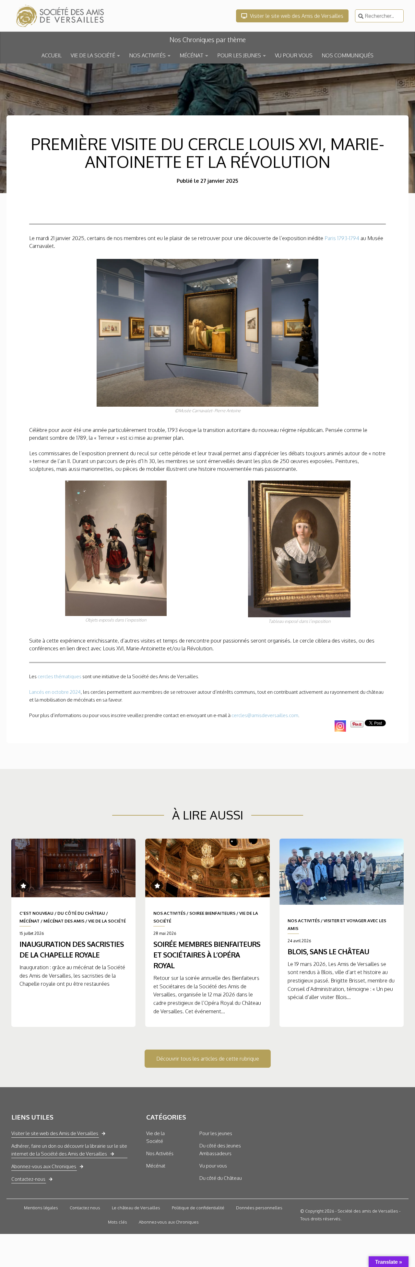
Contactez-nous (28, 1179)
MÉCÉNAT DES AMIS (63, 921)
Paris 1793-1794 (342, 238)
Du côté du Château (220, 1178)
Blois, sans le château (328, 951)
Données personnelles (259, 1207)
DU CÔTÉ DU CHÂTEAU (81, 913)
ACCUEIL (52, 55)
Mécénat (155, 1166)
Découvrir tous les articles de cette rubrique (207, 1058)
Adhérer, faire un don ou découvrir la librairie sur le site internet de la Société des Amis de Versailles (69, 1150)
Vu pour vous (213, 1166)
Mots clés (117, 1222)
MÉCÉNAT (191, 55)
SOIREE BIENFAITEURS (212, 913)
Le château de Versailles (136, 1207)
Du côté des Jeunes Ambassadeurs (220, 1150)
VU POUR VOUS (294, 55)
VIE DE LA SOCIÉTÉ (93, 55)
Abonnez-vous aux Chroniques (43, 1166)
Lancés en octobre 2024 (55, 692)
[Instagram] (340, 726)
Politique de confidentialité (198, 1207)
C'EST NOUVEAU (36, 913)
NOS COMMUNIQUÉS (348, 55)
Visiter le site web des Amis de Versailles (296, 16)
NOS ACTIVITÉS (147, 55)
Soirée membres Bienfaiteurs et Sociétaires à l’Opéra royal (206, 954)
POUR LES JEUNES (239, 55)
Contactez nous (85, 1207)
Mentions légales (41, 1207)
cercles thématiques (59, 676)
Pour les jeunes (215, 1133)
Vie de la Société (155, 1137)
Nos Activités (159, 1153)
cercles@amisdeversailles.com (264, 715)
